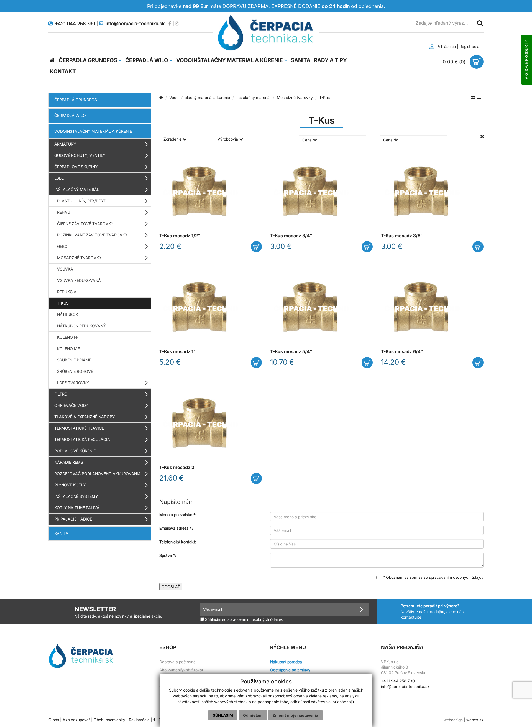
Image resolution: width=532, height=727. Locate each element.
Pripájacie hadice (73, 519)
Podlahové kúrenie (75, 450)
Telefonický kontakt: (177, 541)
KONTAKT (63, 71)
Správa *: (167, 555)
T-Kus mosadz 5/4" (291, 351)
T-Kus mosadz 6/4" (402, 351)
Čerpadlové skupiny (76, 166)
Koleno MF (68, 348)
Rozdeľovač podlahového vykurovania (97, 473)
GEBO (62, 246)
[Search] (479, 22)
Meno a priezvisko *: (177, 514)
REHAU (63, 212)
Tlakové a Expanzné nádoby (84, 416)
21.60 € (171, 478)
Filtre (60, 394)
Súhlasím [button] (223, 715)
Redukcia (66, 291)
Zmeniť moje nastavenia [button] (295, 715)
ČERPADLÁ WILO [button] (147, 60)
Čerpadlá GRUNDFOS (75, 99)
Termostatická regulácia (82, 439)
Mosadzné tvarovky (79, 257)
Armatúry (65, 144)
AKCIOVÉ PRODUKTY (526, 59)
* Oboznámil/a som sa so (433, 577)
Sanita (61, 533)
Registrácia (469, 46)
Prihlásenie (445, 46)
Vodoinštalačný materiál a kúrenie (93, 131)
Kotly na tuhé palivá (76, 507)
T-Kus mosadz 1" (177, 351)
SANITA (300, 60)
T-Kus (63, 303)
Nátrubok (67, 314)
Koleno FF (67, 337)
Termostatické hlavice (79, 428)
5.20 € (170, 362)
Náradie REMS (68, 462)
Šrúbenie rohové (75, 371)
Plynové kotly (70, 485)
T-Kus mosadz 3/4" (291, 235)
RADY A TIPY (330, 60)
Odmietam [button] (253, 715)
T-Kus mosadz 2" (178, 467)
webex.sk (475, 720)
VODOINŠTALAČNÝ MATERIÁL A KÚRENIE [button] (230, 60)
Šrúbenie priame (74, 360)
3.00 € (280, 246)
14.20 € (393, 362)
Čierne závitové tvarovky (85, 223)
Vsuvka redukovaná (79, 280)
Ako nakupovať (76, 720)
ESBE (59, 178)
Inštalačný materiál (76, 189)
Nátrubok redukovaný (81, 325)
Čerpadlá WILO (70, 115)
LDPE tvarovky (73, 382)
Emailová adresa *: (176, 528)
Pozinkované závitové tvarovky (92, 235)
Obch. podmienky (109, 720)
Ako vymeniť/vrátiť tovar (181, 670)
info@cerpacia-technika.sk (405, 686)
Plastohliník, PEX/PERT (81, 200)
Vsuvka (65, 269)
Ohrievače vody (71, 405)
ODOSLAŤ (171, 586)
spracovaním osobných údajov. (255, 619)
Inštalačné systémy (76, 496)
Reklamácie (139, 720)
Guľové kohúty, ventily (79, 155)
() (455, 62)
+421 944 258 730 (398, 681)
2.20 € (170, 246)
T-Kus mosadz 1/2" (179, 235)
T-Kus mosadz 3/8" (402, 235)
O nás (53, 720)
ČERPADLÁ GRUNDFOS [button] (88, 60)
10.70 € (282, 362)
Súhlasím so (243, 619)
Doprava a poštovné (177, 662)
